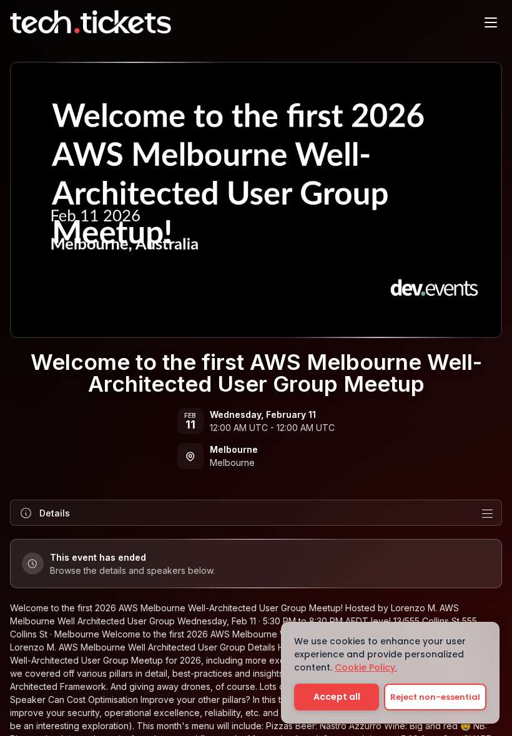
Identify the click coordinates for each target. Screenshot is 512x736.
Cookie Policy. (366, 667)
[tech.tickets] (90, 22)
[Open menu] (491, 22)
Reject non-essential (435, 697)
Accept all (336, 696)
